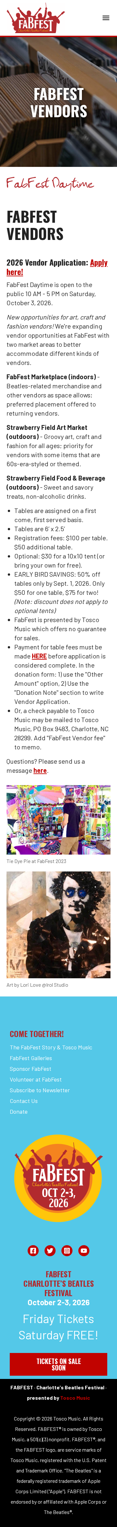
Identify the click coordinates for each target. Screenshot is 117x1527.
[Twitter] (50, 1250)
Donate (19, 1111)
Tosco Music (75, 1398)
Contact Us (24, 1100)
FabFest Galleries (31, 1057)
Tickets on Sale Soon (58, 1364)
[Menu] (106, 18)
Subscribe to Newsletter (40, 1090)
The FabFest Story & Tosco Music (51, 1047)
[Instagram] (66, 1250)
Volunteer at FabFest (36, 1079)
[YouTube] (83, 1250)
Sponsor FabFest (30, 1068)
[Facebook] (33, 1250)
